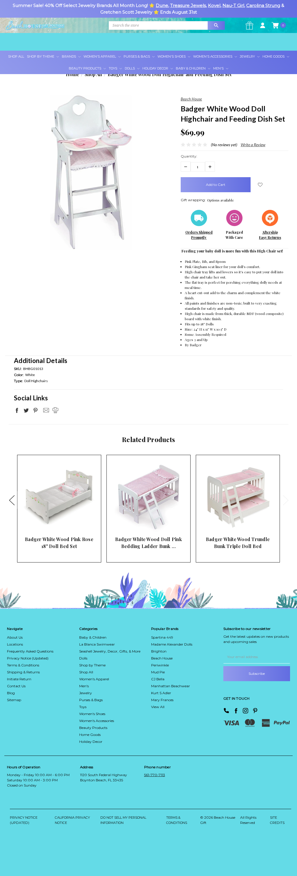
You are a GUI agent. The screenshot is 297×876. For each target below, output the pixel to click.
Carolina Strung (263, 5)
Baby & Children (191, 68)
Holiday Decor (155, 68)
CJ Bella (157, 679)
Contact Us (16, 686)
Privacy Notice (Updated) (27, 658)
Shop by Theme (92, 665)
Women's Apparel (100, 56)
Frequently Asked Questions (30, 651)
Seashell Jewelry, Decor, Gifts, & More (109, 651)
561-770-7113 (154, 775)
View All (157, 707)
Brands (69, 56)
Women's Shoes (171, 56)
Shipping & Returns (23, 672)
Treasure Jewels (188, 5)
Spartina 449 (162, 637)
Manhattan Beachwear (170, 686)
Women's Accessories (213, 56)
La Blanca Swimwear (97, 644)
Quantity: (189, 156)
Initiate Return (19, 679)
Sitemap (14, 700)
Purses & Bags (137, 56)
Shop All (16, 56)
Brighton (158, 651)
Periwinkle (160, 665)
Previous (11, 500)
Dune (162, 5)
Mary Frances (162, 700)
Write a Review (253, 144)
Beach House (162, 658)
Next (285, 500)
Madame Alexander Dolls (171, 644)
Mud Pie (158, 672)
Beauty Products (85, 68)
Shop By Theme (41, 56)
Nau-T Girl (233, 5)
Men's (218, 68)
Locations (15, 644)
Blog (11, 693)
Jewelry (248, 56)
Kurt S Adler (161, 693)
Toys (113, 68)
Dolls (130, 68)
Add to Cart (47, 522)
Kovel (214, 5)
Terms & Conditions (23, 665)
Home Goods (273, 56)
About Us (15, 637)
